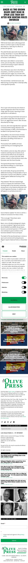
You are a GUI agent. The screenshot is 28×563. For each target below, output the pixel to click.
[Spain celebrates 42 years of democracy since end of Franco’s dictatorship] (14, 340)
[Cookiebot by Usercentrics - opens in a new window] (19, 247)
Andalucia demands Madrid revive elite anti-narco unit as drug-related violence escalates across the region (13, 482)
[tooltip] (2, 422)
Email (3, 523)
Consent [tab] (5, 251)
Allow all (14, 300)
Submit (14, 540)
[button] (25, 428)
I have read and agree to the (13, 535)
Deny (14, 314)
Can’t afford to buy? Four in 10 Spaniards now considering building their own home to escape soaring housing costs (12, 468)
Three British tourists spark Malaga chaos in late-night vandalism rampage (13, 456)
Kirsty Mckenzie (16, 23)
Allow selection (14, 307)
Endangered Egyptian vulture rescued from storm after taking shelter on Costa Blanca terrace (13, 461)
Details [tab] (14, 251)
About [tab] (23, 251)
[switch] (24, 282)
